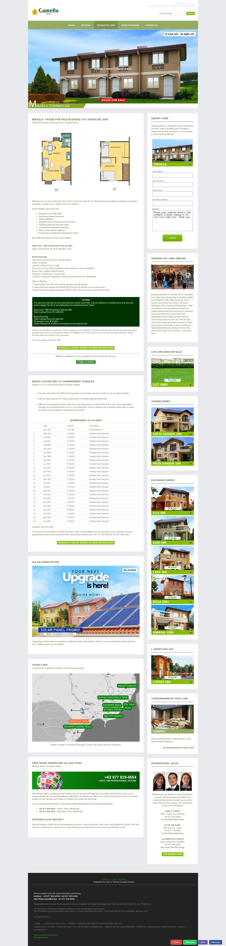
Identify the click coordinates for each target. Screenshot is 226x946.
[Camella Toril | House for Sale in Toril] (44, 15)
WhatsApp (190, 942)
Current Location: (160, 199)
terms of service (169, 927)
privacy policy (154, 927)
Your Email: (157, 190)
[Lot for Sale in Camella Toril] (172, 386)
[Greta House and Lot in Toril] (172, 435)
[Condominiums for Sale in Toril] (172, 719)
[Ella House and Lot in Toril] (172, 514)
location (85, 25)
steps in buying (130, 25)
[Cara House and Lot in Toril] (172, 574)
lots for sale (83, 927)
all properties (40, 930)
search (181, 927)
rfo (74, 927)
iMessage (216, 942)
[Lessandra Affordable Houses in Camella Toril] (172, 683)
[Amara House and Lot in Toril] (172, 634)
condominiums (96, 927)
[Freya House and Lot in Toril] (172, 465)
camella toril (40, 927)
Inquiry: (155, 209)
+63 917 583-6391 (47, 811)
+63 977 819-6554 (47, 809)
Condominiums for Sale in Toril (179, 748)
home (71, 25)
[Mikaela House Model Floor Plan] (86, 160)
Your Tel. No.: (158, 181)
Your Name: (157, 171)
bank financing (127, 927)
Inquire (176, 942)
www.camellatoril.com (46, 935)
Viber (203, 942)
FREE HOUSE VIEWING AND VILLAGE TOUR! (57, 763)
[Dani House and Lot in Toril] (172, 544)
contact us (152, 25)
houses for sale (106, 25)
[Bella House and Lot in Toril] (172, 603)
